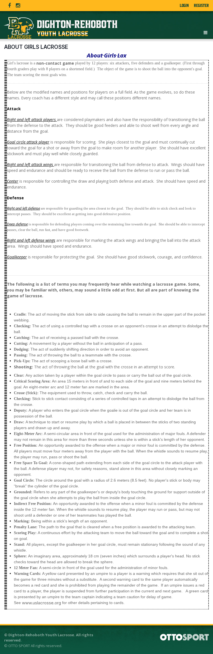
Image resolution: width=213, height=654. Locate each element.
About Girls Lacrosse (36, 47)
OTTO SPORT (19, 645)
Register (201, 5)
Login (184, 5)
